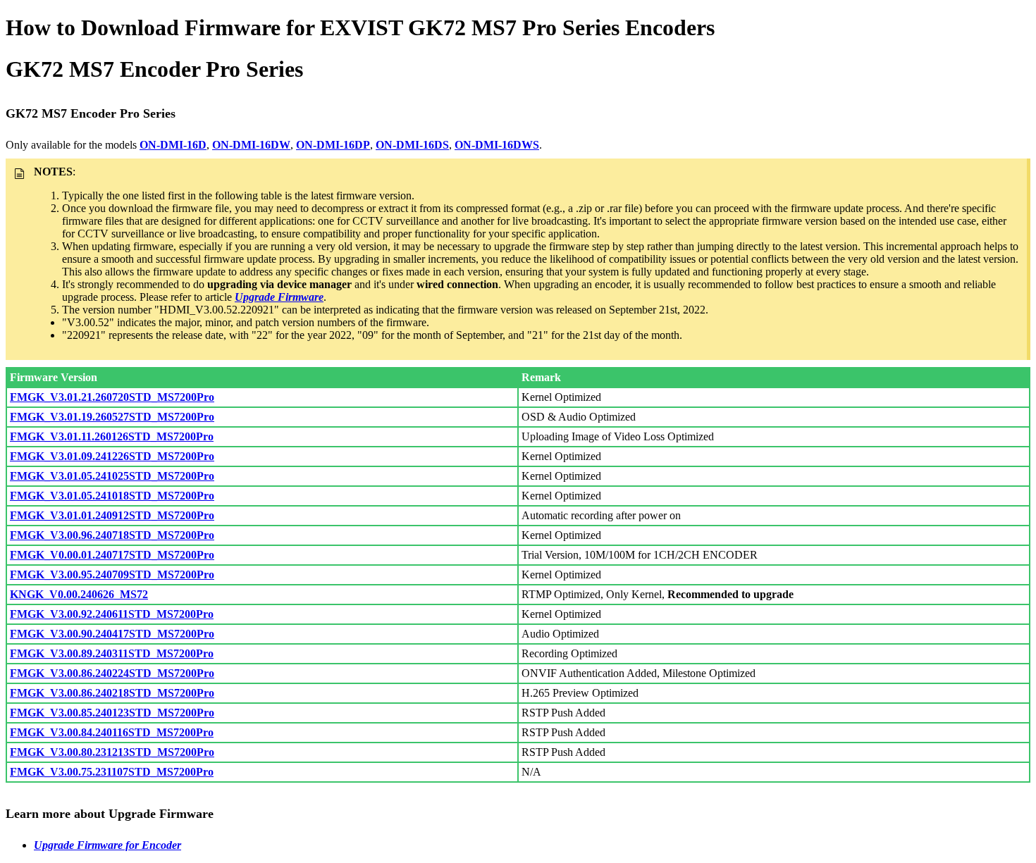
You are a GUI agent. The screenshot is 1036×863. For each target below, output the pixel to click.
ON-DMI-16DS (412, 145)
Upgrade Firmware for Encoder (107, 845)
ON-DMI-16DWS (497, 145)
